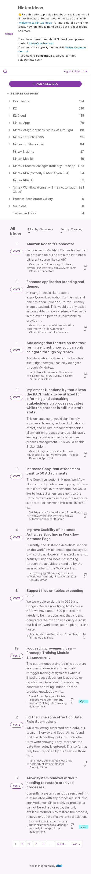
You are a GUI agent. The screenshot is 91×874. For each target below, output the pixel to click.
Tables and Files (43, 637)
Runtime (59, 519)
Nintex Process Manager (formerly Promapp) (51, 453)
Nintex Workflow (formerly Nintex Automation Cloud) (52, 268)
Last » (76, 844)
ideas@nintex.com (41, 43)
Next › (61, 844)
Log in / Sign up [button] (74, 71)
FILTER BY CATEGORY (25, 93)
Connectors (47, 271)
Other (43, 579)
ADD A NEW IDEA (47, 83)
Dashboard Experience (54, 332)
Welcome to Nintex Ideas (35, 22)
